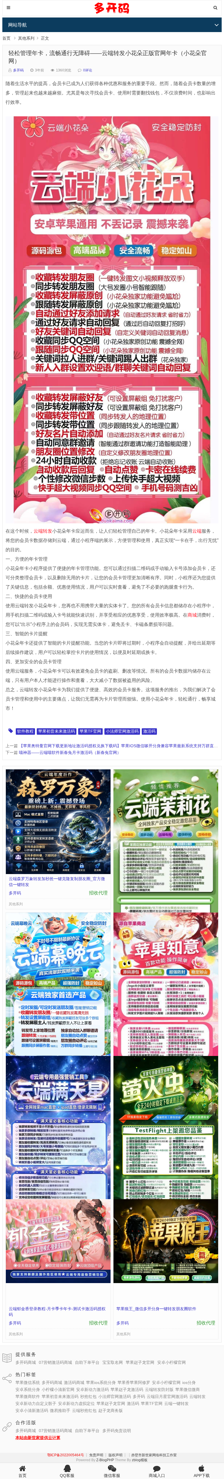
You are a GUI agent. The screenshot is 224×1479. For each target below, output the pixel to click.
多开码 (18, 70)
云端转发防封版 (159, 1389)
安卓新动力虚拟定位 (76, 1403)
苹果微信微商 (187, 1389)
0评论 (87, 70)
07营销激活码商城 (55, 1362)
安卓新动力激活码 (92, 1389)
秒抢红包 (88, 1396)
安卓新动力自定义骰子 (35, 1403)
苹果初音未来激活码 (56, 731)
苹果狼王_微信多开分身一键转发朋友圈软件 (156, 1308)
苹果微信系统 (27, 1382)
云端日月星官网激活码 (167, 1396)
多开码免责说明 (116, 1430)
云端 (197, 531)
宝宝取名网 (112, 1362)
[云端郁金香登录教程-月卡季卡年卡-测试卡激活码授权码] (58, 1268)
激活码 (149, 731)
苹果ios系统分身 (101, 1382)
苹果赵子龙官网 (140, 1362)
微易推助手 (60, 1410)
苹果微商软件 (27, 1396)
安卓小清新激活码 (31, 1410)
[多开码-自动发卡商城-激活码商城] (112, 13)
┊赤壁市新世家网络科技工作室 (152, 1455)
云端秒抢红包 (84, 1410)
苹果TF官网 (90, 731)
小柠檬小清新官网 (58, 1389)
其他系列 (26, 38)
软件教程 (25, 731)
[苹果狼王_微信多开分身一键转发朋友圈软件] (165, 1262)
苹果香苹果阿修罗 (134, 1382)
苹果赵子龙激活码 (127, 1389)
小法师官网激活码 (122, 731)
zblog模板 (140, 1460)
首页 (6, 38)
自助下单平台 (87, 1362)
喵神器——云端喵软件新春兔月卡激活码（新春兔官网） (70, 752)
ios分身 (189, 1382)
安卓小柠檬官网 (171, 1362)
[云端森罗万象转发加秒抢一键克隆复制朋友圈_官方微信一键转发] (58, 872)
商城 (192, 615)
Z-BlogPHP (105, 1460)
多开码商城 (25, 1362)
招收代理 (98, 892)
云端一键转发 (176, 1403)
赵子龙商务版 (110, 1410)
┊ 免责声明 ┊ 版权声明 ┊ (106, 1455)
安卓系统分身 (27, 1389)
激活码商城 (74, 1382)
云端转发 (43, 531)
